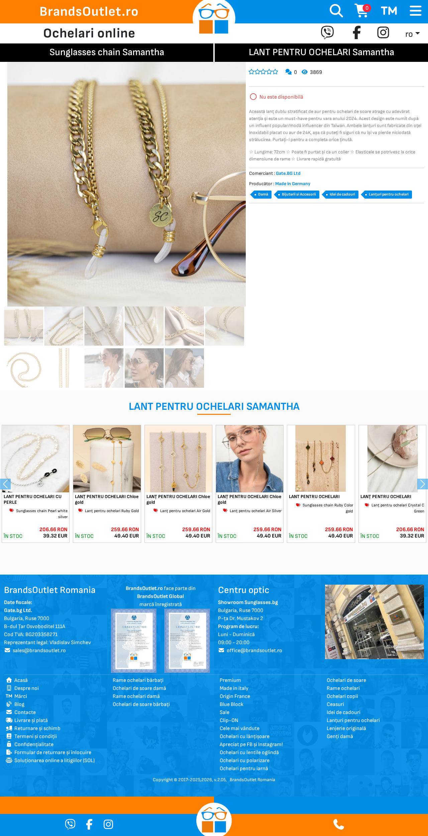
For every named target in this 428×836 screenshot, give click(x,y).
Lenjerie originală (346, 728)
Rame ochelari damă (136, 696)
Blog (18, 704)
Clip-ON (229, 720)
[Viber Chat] (70, 825)
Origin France (235, 696)
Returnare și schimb (36, 728)
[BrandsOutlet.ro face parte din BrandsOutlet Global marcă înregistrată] (133, 640)
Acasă (20, 680)
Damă (263, 194)
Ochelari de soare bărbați (141, 704)
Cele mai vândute (239, 728)
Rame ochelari (343, 688)
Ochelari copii (342, 696)
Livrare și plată (30, 720)
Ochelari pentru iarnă (244, 768)
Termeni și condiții (34, 736)
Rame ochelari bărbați (138, 680)
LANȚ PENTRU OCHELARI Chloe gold (106, 499)
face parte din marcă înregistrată (161, 596)
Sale (224, 712)
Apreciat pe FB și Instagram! (251, 744)
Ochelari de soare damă (139, 688)
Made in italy (234, 688)
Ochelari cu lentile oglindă (249, 752)
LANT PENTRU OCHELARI (314, 496)
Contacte (24, 712)
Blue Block (231, 704)
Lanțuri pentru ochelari (389, 194)
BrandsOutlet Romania (252, 780)
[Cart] (389, 12)
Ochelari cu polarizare (245, 760)
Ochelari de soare (346, 680)
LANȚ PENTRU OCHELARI (385, 496)
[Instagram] (383, 33)
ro (409, 34)
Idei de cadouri (342, 194)
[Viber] (329, 33)
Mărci (19, 696)
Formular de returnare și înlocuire (51, 752)
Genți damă (340, 736)
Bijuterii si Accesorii (299, 194)
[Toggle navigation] (415, 11)
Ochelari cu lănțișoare (245, 736)
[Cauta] (336, 12)
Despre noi (25, 688)
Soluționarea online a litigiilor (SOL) (53, 760)
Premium (230, 680)
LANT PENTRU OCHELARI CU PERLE (33, 499)
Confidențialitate (33, 744)
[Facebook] (356, 33)
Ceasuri (335, 704)
